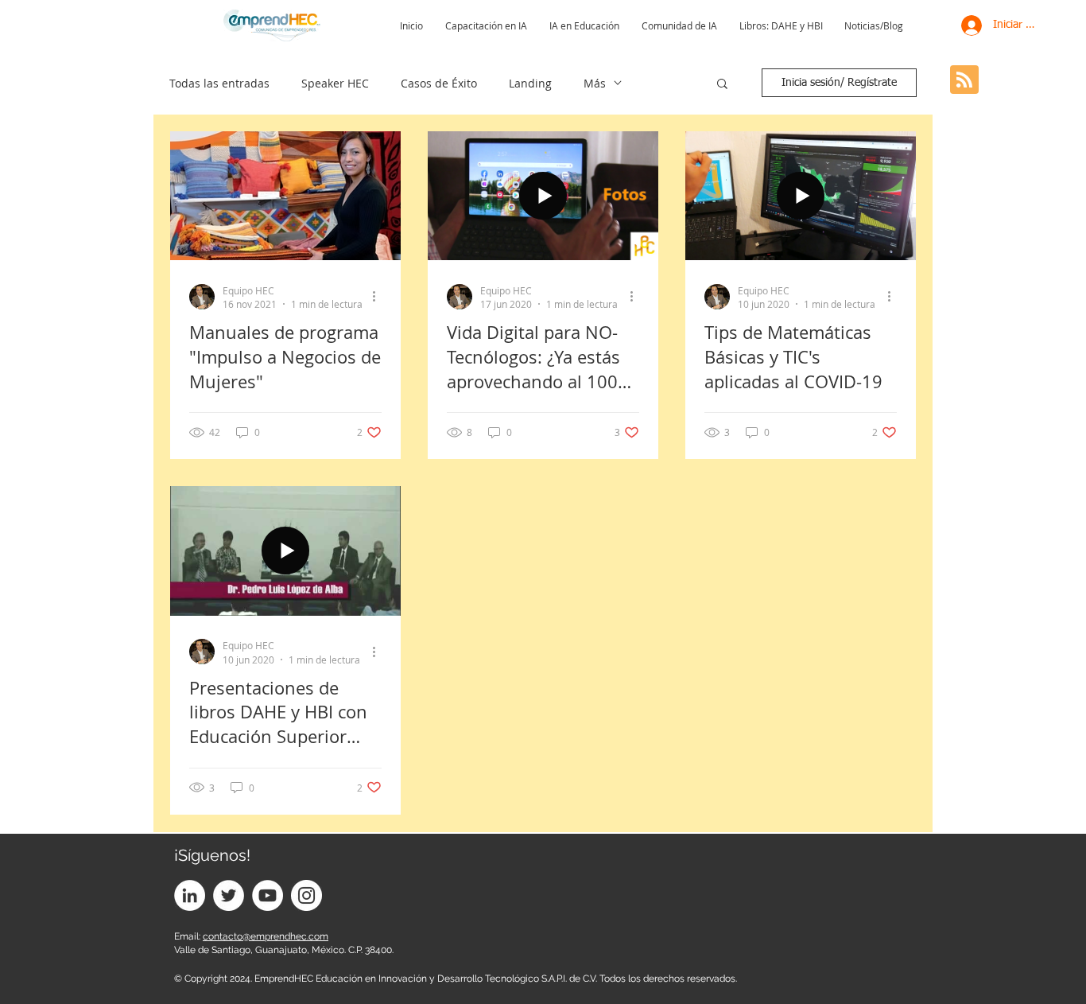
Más (595, 83)
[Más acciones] (379, 296)
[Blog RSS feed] (964, 80)
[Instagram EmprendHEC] (306, 895)
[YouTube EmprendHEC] (267, 895)
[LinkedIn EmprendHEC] (189, 895)
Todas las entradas (219, 83)
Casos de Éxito (439, 83)
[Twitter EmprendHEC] (228, 895)
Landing (530, 83)
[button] (722, 84)
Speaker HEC (335, 83)
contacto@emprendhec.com (265, 936)
